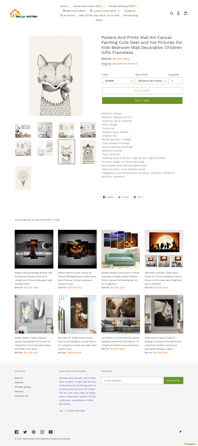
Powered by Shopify (60, 439)
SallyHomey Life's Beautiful (36, 439)
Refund (19, 382)
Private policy (23, 386)
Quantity (174, 74)
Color (105, 74)
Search (19, 377)
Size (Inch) (141, 74)
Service (19, 391)
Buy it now (142, 100)
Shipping (106, 63)
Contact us (21, 395)
